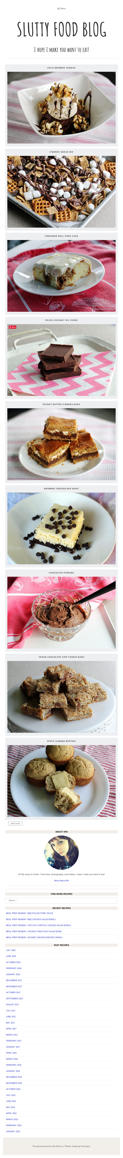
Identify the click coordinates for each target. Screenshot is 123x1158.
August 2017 (12, 1004)
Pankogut (85, 1146)
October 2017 (13, 992)
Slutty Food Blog (61, 29)
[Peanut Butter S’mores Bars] (61, 479)
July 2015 (10, 1095)
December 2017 (14, 980)
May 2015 (10, 1107)
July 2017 (10, 1011)
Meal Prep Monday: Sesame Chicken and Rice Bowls (34, 937)
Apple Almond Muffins (61, 741)
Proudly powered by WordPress (48, 1146)
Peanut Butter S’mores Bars (61, 404)
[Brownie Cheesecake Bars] (61, 563)
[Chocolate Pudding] (61, 648)
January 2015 (13, 1131)
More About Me (61, 880)
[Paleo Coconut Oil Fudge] (61, 395)
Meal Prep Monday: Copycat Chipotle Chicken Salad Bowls (38, 925)
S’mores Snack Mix (62, 152)
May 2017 (10, 1023)
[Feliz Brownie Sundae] (61, 143)
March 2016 (12, 1059)
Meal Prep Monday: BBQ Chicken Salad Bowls (31, 919)
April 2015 (11, 1113)
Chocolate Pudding (61, 573)
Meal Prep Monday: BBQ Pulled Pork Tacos (29, 913)
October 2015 (13, 1089)
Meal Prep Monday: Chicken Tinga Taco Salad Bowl (34, 931)
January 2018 (13, 974)
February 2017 (13, 1041)
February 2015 (13, 1125)
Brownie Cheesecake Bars (61, 489)
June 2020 (11, 956)
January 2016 (13, 1071)
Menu (63, 9)
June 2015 (11, 1101)
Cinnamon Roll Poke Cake (61, 236)
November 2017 (14, 986)
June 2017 (11, 1017)
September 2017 (14, 998)
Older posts (15, 824)
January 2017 (13, 1047)
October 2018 (13, 962)
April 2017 (11, 1029)
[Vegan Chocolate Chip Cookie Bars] (61, 732)
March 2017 (12, 1035)
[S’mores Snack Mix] (61, 227)
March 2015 (12, 1119)
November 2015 (14, 1083)
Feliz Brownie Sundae (61, 68)
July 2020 (10, 950)
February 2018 (13, 968)
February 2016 (13, 1065)
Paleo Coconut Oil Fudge (61, 320)
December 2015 (14, 1077)
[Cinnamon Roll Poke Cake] (61, 311)
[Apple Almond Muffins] (61, 816)
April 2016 (11, 1053)
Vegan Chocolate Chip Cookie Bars (61, 657)
